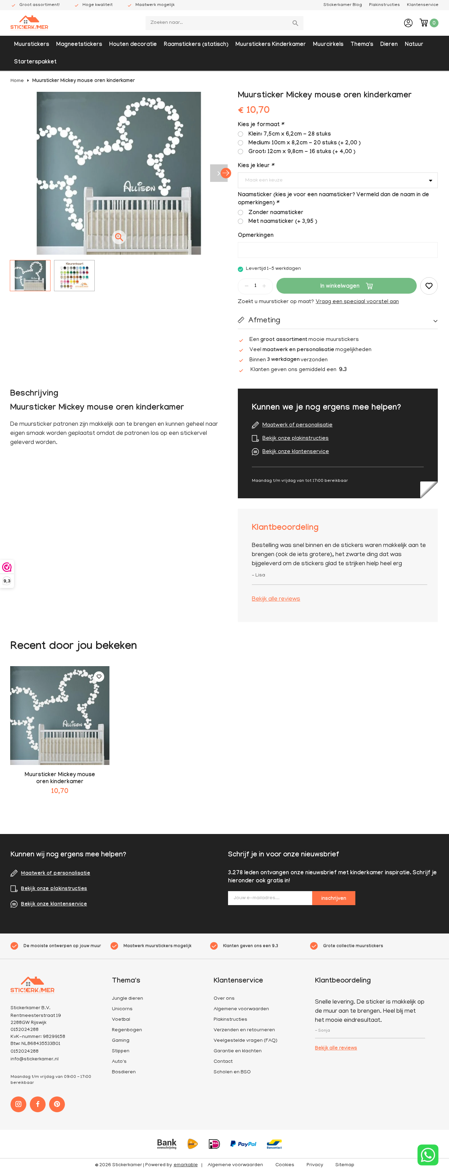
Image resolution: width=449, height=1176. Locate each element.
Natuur (414, 45)
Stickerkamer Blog (342, 5)
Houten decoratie (133, 45)
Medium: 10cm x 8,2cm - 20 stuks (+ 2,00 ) (304, 143)
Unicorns (122, 1009)
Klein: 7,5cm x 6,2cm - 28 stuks (289, 134)
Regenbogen (127, 1030)
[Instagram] (18, 1104)
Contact (223, 1062)
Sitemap (344, 1165)
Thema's (361, 45)
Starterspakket (35, 62)
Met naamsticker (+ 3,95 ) (282, 222)
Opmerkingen (256, 236)
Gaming (120, 1041)
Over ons (224, 998)
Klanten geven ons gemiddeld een (298, 370)
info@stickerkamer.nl (35, 1059)
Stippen (120, 1051)
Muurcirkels (328, 45)
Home (17, 81)
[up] (264, 286)
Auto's (119, 1062)
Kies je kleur (256, 166)
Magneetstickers (79, 45)
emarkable (186, 1165)
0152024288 (25, 1051)
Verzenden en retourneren (244, 1030)
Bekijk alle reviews (276, 599)
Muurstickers (31, 45)
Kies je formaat (260, 125)
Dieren (389, 45)
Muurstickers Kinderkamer (270, 45)
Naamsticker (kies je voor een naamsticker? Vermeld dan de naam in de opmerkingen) (333, 199)
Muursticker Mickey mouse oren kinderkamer (83, 81)
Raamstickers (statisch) (196, 45)
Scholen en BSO (232, 1072)
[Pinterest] (57, 1104)
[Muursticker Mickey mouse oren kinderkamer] (59, 715)
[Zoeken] (296, 23)
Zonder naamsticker (275, 213)
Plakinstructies (384, 5)
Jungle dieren (127, 998)
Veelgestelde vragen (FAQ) (245, 1041)
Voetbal (121, 1020)
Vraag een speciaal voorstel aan (357, 302)
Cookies (284, 1165)
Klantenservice (422, 5)
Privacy (315, 1165)
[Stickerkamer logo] (29, 23)
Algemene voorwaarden (241, 1009)
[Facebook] (38, 1104)
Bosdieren (124, 1072)
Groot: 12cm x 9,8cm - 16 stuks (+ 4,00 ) (301, 152)
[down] (246, 286)
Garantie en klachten (238, 1051)
